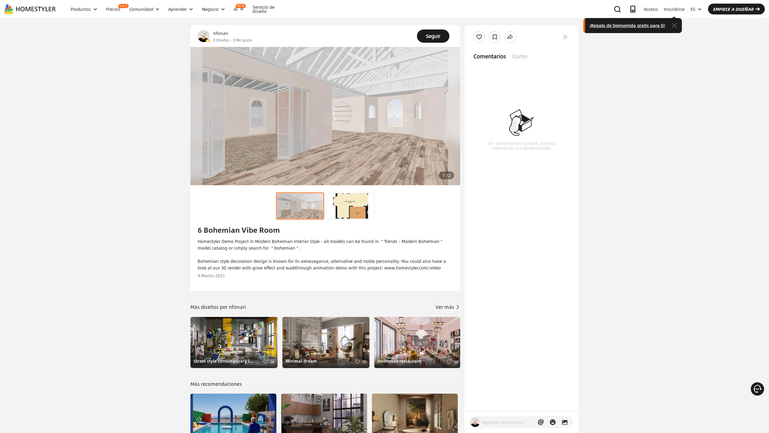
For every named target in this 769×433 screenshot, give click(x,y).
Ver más (445, 307)
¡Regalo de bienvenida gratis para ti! (627, 25)
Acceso (651, 9)
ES (693, 9)
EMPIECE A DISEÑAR (733, 9)
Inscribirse (674, 9)
